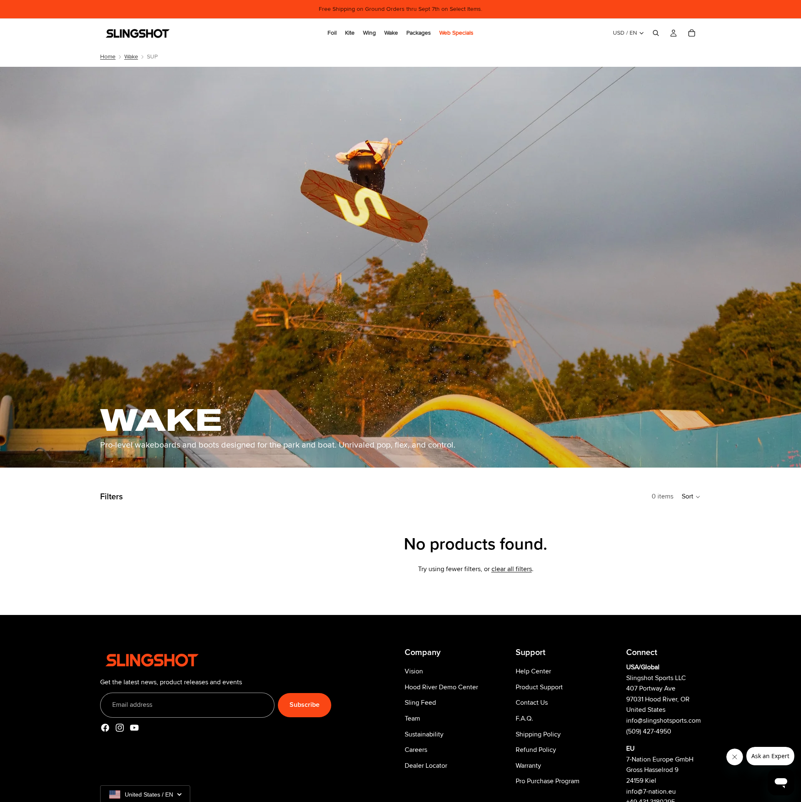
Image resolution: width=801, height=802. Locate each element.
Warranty (528, 766)
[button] (691, 497)
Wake (131, 56)
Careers (416, 750)
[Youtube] (134, 728)
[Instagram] (120, 728)
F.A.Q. (524, 718)
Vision (414, 671)
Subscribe (305, 705)
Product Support (539, 687)
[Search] (656, 33)
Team (412, 718)
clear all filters (511, 569)
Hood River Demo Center (441, 687)
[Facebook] (105, 728)
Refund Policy (536, 750)
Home (108, 56)
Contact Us (532, 702)
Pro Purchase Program (547, 781)
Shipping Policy (538, 734)
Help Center (533, 671)
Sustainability (424, 734)
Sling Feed (420, 702)
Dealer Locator (426, 766)
